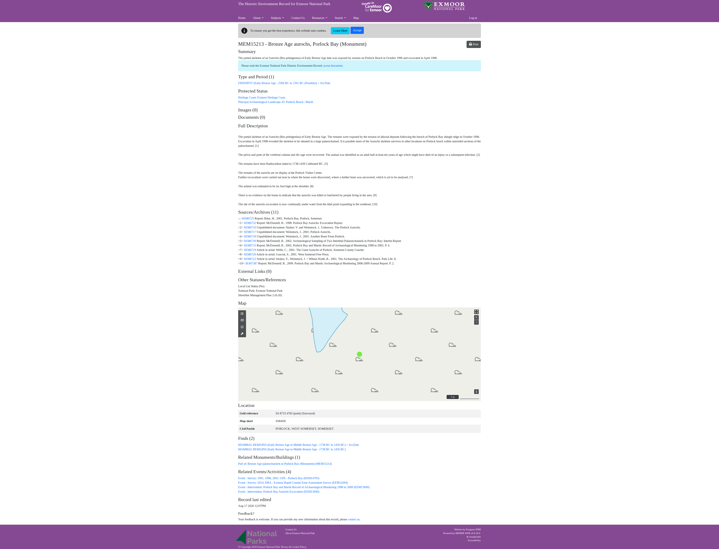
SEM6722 (250, 258)
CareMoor (377, 7)
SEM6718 (250, 236)
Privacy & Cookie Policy (293, 547)
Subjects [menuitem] (276, 17)
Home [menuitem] (241, 17)
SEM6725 (248, 218)
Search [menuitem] (339, 17)
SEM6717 (250, 231)
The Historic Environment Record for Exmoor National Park (284, 4)
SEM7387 (251, 263)
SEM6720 (250, 254)
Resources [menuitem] (318, 17)
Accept (357, 30)
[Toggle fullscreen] (476, 312)
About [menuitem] (257, 17)
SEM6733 (250, 245)
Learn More (340, 30)
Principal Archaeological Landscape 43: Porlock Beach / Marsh (275, 102)
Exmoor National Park (444, 6)
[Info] (242, 327)
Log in (473, 17)
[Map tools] (242, 333)
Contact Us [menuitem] (298, 17)
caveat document (332, 65)
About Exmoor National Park (300, 533)
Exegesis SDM (473, 529)
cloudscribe (475, 537)
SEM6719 (250, 249)
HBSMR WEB (463, 533)
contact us (354, 519)
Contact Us (291, 529)
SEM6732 (250, 223)
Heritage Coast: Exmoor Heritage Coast (261, 97)
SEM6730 (250, 240)
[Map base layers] (242, 320)
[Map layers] (242, 313)
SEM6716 (250, 227)
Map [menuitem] (356, 17)
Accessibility (474, 540)
